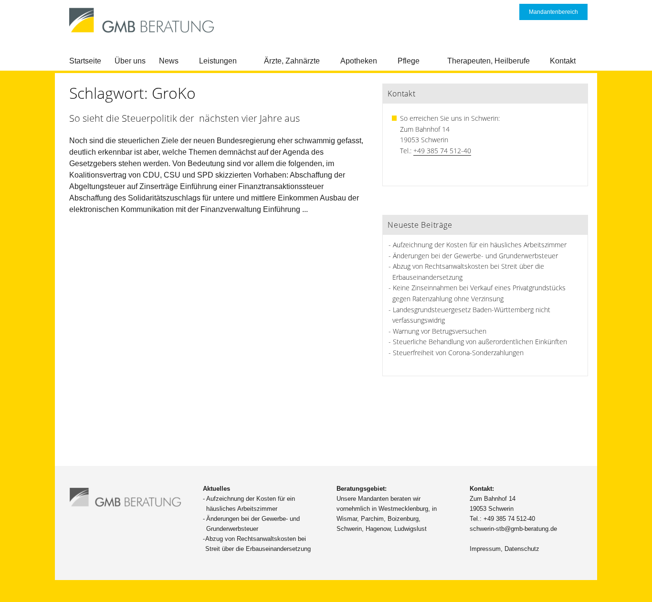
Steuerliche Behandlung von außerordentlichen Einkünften (480, 341)
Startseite (85, 61)
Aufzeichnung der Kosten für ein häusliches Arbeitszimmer (480, 244)
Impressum (485, 548)
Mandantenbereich (553, 12)
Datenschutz (522, 548)
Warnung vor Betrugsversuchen (439, 331)
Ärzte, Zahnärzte (292, 61)
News (169, 61)
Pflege (409, 61)
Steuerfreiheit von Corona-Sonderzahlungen (458, 352)
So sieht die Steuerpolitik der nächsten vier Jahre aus (184, 118)
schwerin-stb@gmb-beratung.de (513, 528)
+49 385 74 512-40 (442, 150)
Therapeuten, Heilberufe (488, 61)
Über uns (130, 61)
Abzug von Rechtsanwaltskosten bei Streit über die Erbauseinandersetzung (258, 543)
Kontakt (563, 61)
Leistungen (218, 61)
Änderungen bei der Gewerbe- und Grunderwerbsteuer (475, 255)
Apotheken (358, 61)
